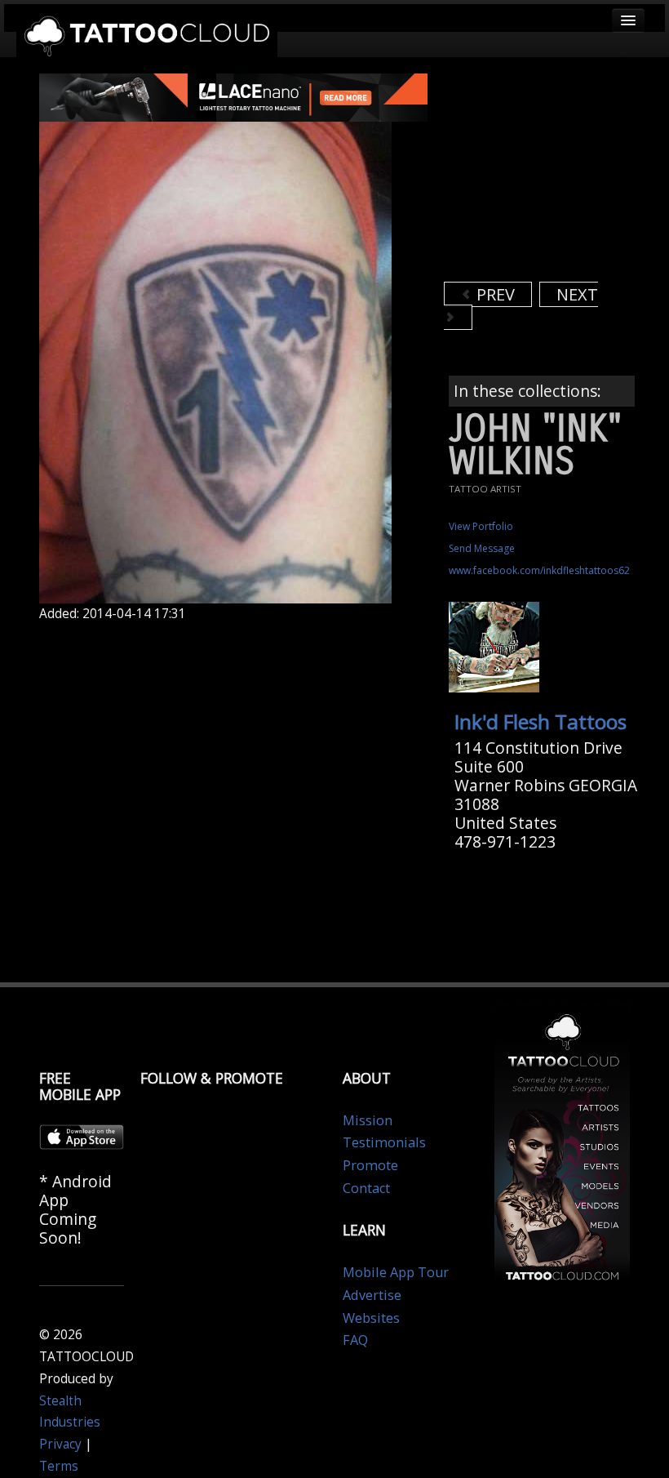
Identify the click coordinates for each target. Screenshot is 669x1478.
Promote (370, 1165)
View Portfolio (481, 526)
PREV (493, 294)
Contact (366, 1188)
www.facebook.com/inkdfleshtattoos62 (539, 570)
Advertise (372, 1295)
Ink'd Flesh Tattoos (540, 721)
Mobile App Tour (396, 1272)
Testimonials (384, 1142)
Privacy (60, 1444)
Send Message (482, 548)
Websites (371, 1318)
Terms (58, 1466)
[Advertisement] (556, 175)
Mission (367, 1120)
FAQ (355, 1340)
